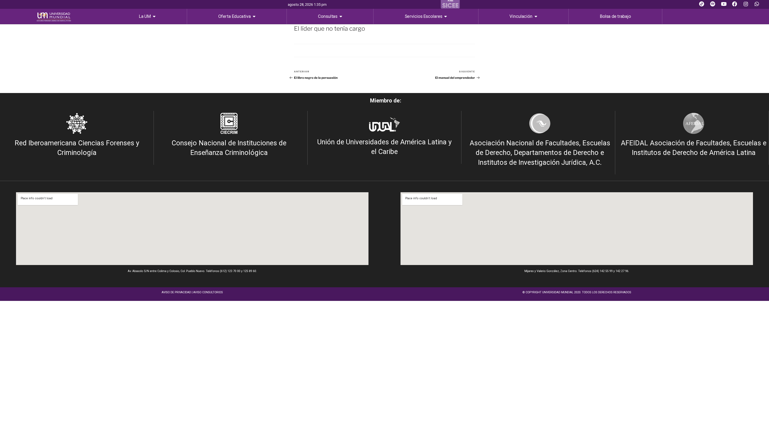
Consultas (327, 16)
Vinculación (520, 16)
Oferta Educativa (234, 16)
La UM (145, 16)
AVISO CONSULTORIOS (208, 292)
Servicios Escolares (423, 16)
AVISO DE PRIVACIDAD (176, 292)
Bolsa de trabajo (615, 16)
